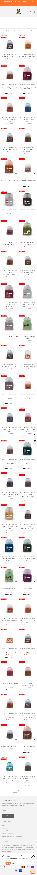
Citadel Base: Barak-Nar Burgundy (27, 88)
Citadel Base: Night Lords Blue (9, 559)
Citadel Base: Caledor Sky (27, 120)
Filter (7, 30)
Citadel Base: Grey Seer (9, 336)
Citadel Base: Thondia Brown (27, 747)
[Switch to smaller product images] (34, 30)
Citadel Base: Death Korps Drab (27, 243)
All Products (5, 828)
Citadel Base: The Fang (9, 746)
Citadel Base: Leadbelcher (9, 462)
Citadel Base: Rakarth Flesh (9, 621)
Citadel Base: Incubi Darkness (9, 367)
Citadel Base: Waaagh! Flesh (27, 779)
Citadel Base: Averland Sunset (27, 57)
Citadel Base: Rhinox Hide (27, 651)
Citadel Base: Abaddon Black (9, 57)
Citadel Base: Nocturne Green (27, 559)
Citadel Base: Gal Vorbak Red (9, 305)
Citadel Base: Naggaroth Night (27, 527)
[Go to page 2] (22, 791)
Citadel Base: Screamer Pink (9, 684)
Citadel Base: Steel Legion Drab (9, 716)
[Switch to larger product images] (31, 30)
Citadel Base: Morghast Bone (9, 527)
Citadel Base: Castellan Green (27, 150)
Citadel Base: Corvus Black (27, 213)
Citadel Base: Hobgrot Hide (27, 337)
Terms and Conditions (7, 833)
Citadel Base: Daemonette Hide (9, 243)
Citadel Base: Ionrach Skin (27, 367)
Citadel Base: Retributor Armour (9, 651)
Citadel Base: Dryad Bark (27, 273)
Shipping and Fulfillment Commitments (12, 836)
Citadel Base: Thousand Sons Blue (9, 779)
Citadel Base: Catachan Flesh (9, 181)
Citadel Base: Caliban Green (9, 150)
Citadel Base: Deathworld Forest (9, 273)
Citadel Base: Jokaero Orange (27, 398)
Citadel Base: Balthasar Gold (9, 88)
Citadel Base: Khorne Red (27, 430)
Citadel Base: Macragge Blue (9, 495)
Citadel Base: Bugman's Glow (9, 120)
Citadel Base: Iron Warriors (9, 398)
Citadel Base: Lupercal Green (27, 462)
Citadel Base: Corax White (9, 213)
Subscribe (8, 815)
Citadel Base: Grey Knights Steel (27, 305)
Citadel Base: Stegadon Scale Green (27, 716)
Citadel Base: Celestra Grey (27, 181)
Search (3, 825)
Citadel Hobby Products (9, 54)
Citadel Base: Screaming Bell (27, 684)
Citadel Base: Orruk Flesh (9, 589)
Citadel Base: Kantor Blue (9, 430)
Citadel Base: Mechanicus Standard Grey (27, 496)
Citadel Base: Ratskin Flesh (27, 621)
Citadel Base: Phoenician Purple (27, 589)
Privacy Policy (5, 831)
